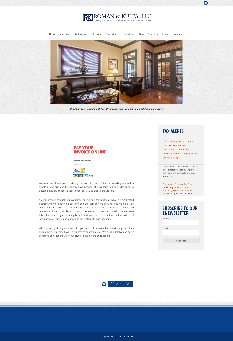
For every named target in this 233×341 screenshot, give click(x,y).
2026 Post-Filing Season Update (178, 141)
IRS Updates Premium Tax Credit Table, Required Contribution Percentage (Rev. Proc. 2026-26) (178, 184)
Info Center (96, 34)
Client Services (81, 34)
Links (141, 34)
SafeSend (178, 34)
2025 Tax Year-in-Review (174, 145)
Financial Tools (129, 34)
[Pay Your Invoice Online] (90, 161)
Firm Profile (64, 34)
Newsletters (112, 34)
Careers (166, 34)
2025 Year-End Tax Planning (176, 149)
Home (52, 34)
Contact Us (153, 34)
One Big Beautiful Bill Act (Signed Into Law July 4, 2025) (180, 155)
